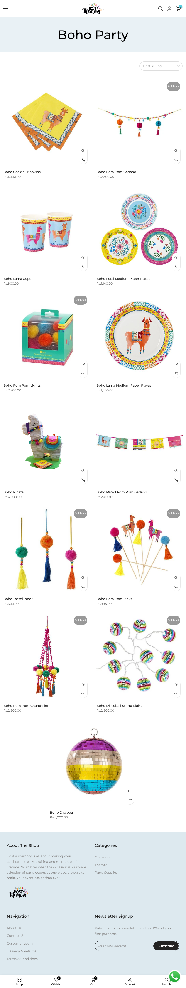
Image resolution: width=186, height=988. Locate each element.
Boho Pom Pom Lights (22, 385)
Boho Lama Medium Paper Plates (123, 385)
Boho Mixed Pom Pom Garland (121, 492)
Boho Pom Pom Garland (116, 172)
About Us (14, 928)
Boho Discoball (62, 812)
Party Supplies (106, 873)
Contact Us (15, 936)
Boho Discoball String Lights (119, 706)
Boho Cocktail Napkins (22, 172)
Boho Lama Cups (17, 279)
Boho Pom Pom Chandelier (26, 706)
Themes (101, 865)
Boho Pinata (13, 492)
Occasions (103, 857)
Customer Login (20, 943)
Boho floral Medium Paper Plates (123, 279)
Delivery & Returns (21, 951)
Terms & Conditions (22, 959)
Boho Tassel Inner (18, 599)
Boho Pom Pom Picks (114, 599)
